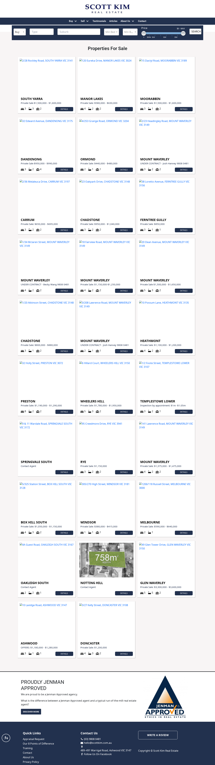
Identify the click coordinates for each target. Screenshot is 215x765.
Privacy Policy (31, 762)
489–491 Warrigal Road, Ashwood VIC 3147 (106, 750)
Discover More (31, 711)
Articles (113, 21)
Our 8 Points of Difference (38, 743)
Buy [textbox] (17, 32)
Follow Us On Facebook (98, 754)
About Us (28, 757)
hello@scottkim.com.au (98, 743)
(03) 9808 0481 (92, 739)
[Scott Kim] (107, 8)
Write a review (158, 735)
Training (28, 748)
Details (64, 109)
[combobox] (20, 31)
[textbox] (44, 32)
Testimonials (99, 21)
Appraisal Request (33, 739)
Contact (142, 21)
